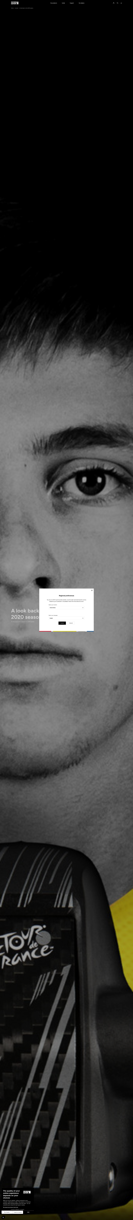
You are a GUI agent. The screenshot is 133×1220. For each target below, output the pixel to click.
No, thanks (7, 1212)
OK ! (28, 1212)
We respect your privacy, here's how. (10, 1207)
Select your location (53, 604)
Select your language (53, 615)
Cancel (71, 623)
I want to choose (18, 1212)
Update (62, 623)
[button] (3, 1217)
